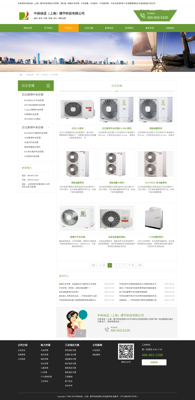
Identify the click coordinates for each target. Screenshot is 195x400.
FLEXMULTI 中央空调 (34, 100)
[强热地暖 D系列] (116, 164)
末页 (140, 265)
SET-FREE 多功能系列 (156, 183)
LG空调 (44, 372)
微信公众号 (144, 10)
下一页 (131, 265)
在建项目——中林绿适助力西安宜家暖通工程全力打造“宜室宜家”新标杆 (139, 300)
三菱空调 (44, 368)
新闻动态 (109, 28)
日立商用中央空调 (32, 94)
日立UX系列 (77, 128)
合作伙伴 (68, 386)
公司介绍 (22, 345)
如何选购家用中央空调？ (69, 292)
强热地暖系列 (156, 128)
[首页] (21, 75)
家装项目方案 (70, 372)
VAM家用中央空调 (32, 138)
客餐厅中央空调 (77, 237)
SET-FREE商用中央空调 (34, 105)
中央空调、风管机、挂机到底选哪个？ (75, 288)
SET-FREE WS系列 (32, 119)
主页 (37, 75)
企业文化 (21, 350)
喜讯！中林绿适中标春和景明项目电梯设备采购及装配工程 (139, 288)
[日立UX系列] (77, 109)
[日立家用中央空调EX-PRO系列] (116, 109)
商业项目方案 (70, 350)
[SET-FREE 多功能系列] (155, 164)
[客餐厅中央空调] (77, 218)
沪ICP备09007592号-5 (129, 396)
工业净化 (44, 381)
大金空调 (44, 350)
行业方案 (89, 28)
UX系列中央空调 (31, 156)
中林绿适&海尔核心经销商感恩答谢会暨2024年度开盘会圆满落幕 (79, 300)
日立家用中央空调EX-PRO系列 (116, 128)
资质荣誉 (21, 355)
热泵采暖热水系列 (32, 147)
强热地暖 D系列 (116, 183)
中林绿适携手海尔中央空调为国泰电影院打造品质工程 (139, 296)
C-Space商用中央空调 (33, 110)
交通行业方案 (70, 355)
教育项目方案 (70, 368)
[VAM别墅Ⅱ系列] (155, 218)
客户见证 (68, 381)
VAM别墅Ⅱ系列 (156, 237)
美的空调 (44, 359)
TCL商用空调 (46, 377)
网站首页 (28, 28)
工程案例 (68, 377)
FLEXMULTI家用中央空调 (35, 133)
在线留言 (159, 10)
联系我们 (173, 10)
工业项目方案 (72, 345)
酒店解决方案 (70, 359)
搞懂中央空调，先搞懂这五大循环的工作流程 (77, 284)
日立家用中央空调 (32, 127)
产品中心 (68, 28)
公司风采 (21, 359)
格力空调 (45, 345)
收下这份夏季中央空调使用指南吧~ (133, 292)
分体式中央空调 (31, 142)
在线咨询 (154, 362)
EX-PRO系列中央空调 (33, 152)
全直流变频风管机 (116, 237)
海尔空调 (44, 355)
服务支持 (150, 28)
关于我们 (48, 28)
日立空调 (54, 75)
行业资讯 (96, 350)
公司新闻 (97, 345)
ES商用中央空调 (31, 114)
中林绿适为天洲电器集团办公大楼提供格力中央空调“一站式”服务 (139, 284)
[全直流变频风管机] (116, 218)
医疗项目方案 (70, 364)
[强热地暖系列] (155, 109)
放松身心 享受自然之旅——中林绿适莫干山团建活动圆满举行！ (79, 296)
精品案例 (96, 355)
